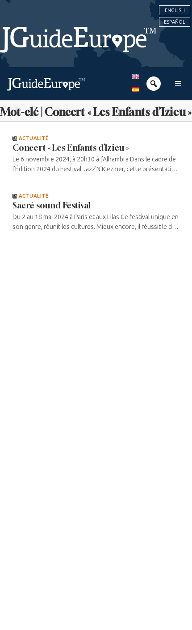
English (175, 10)
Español (174, 22)
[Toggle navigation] (178, 83)
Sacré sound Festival (52, 205)
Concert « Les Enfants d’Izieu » (71, 147)
